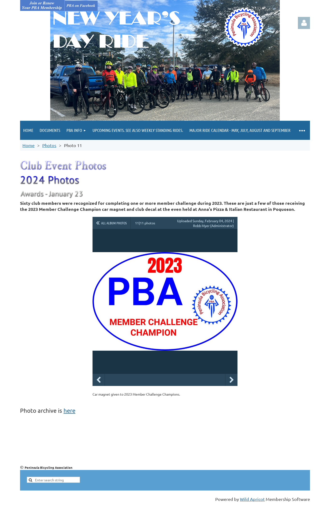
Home (28, 145)
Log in (304, 23)
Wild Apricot (252, 499)
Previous (99, 380)
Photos (49, 145)
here (69, 410)
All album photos (114, 223)
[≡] (302, 130)
